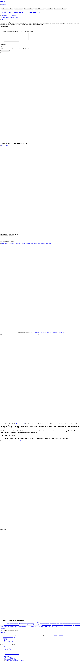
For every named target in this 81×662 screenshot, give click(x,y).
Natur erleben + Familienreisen (60, 8)
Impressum (5, 638)
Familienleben (42, 623)
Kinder (2, 625)
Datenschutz (5, 639)
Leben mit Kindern (25, 625)
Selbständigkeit (71, 625)
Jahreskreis (74, 623)
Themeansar (61, 635)
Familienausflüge (8, 650)
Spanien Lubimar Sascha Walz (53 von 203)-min (20, 12)
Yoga (49, 626)
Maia (3, 19)
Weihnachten (21, 626)
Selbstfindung (57, 625)
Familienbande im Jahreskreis (20, 423)
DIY (30, 623)
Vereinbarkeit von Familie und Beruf (12, 654)
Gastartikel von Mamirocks (8, 641)
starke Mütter (6, 626)
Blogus (55, 635)
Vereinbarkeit (15, 626)
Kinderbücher (6, 625)
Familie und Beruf (53, 623)
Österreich (55, 626)
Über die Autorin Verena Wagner (9, 637)
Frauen (58, 623)
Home (4, 646)
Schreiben (53, 625)
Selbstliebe (66, 625)
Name (1, 42)
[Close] (0, 643)
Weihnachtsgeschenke (27, 626)
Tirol (10, 626)
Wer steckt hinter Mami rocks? (11, 659)
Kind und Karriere (11, 625)
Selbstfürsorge (61, 625)
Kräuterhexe (17, 625)
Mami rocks (2, 628)
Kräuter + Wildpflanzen (39, 8)
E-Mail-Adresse (3, 44)
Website (1, 46)
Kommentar (3, 40)
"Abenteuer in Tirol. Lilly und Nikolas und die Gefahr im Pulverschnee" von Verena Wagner (49, 332)
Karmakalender (78, 623)
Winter (35, 626)
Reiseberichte (49, 625)
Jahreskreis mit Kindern (28, 8)
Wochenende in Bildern (42, 626)
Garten (61, 623)
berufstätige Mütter (13, 623)
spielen (76, 625)
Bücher (28, 623)
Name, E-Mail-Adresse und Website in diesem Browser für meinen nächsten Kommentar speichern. (20, 48)
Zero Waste (52, 626)
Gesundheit (65, 623)
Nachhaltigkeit (37, 625)
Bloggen (19, 623)
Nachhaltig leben (49, 8)
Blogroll (4, 640)
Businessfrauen (24, 623)
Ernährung (32, 623)
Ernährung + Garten (18, 8)
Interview (69, 623)
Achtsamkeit (3, 623)
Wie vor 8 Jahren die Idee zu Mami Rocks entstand (14, 660)
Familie (37, 623)
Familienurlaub (46, 623)
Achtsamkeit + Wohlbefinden (7, 8)
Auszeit (8, 623)
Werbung (32, 626)
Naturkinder (46, 625)
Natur (43, 625)
